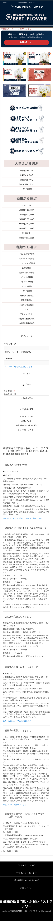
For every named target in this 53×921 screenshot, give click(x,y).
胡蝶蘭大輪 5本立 (26, 180)
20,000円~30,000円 (26, 219)
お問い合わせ (26, 421)
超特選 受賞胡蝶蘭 (26, 273)
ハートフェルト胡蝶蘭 (26, 263)
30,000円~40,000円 (26, 224)
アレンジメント (26, 314)
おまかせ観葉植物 (26, 305)
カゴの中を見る (26, 398)
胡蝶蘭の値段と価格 (26, 238)
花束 (26, 309)
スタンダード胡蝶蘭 (26, 259)
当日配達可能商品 (26, 296)
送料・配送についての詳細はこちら (17, 721)
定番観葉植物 (26, 300)
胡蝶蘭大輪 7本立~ (26, 184)
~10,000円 (26, 205)
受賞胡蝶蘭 (26, 268)
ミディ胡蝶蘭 (26, 189)
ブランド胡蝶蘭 (26, 277)
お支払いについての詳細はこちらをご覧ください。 (23, 518)
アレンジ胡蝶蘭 (26, 282)
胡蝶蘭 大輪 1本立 (26, 171)
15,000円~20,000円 (26, 215)
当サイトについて (26, 417)
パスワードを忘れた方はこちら (18, 366)
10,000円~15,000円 (26, 210)
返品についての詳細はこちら (14, 805)
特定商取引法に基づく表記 (26, 425)
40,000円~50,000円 (26, 228)
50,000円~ (26, 233)
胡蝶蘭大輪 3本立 (26, 175)
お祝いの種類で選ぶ (26, 254)
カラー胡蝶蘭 (26, 286)
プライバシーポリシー (26, 430)
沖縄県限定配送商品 (26, 323)
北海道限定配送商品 (26, 319)
